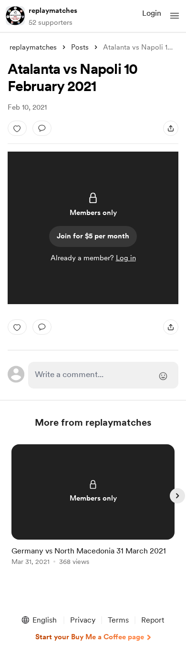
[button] (174, 15)
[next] (177, 495)
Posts (80, 47)
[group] (93, 510)
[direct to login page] (103, 375)
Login (151, 13)
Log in (126, 258)
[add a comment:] (42, 128)
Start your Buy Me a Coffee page (89, 637)
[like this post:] (17, 128)
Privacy (82, 619)
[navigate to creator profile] (15, 15)
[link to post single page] (93, 506)
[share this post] (170, 128)
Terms (118, 619)
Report (152, 619)
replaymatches (53, 10)
